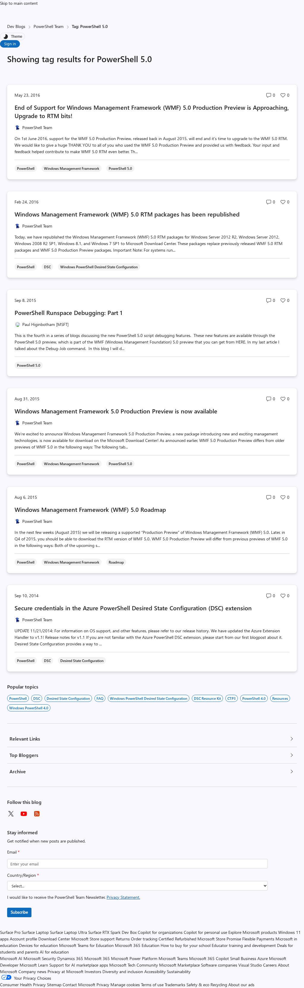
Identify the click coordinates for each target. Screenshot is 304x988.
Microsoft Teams (173, 958)
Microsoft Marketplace (179, 965)
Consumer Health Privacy (23, 984)
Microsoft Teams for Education (86, 945)
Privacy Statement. (123, 897)
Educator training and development (244, 945)
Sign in (10, 43)
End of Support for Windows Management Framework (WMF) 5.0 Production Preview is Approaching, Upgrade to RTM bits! (152, 111)
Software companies (219, 965)
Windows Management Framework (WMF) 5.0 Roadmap (90, 509)
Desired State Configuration (68, 698)
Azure (262, 958)
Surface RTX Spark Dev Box (112, 932)
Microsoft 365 (97, 958)
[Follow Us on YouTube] (23, 813)
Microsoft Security (39, 958)
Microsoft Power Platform (134, 958)
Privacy (103, 984)
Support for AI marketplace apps (78, 965)
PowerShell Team (49, 26)
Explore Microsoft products (252, 932)
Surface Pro (10, 932)
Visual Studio (250, 965)
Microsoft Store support (93, 939)
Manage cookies (125, 984)
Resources (280, 698)
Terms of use (152, 984)
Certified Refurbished (177, 939)
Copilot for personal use (205, 932)
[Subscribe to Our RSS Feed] (36, 813)
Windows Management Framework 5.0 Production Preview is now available (116, 411)
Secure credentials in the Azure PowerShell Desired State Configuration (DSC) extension (133, 608)
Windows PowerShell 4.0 (28, 707)
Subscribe (19, 912)
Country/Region (23, 875)
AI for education (54, 952)
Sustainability (179, 971)
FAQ (99, 698)
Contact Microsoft (79, 984)
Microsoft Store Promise (219, 939)
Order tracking (144, 939)
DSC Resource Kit (207, 698)
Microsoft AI (11, 958)
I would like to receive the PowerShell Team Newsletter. (73, 897)
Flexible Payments (258, 939)
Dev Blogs (16, 26)
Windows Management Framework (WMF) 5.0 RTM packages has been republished (127, 214)
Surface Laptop (35, 932)
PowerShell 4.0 (254, 698)
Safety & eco (197, 984)
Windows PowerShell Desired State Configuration (148, 698)
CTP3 (231, 698)
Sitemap (54, 984)
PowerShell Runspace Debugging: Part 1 (68, 312)
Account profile (23, 939)
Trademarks (175, 984)
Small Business (243, 958)
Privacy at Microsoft (65, 971)
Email (13, 852)
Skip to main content (19, 3)
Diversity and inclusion (122, 971)
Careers (270, 965)
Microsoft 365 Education (137, 945)
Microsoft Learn (34, 965)
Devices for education (38, 945)
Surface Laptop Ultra (68, 932)
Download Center (54, 939)
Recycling (218, 984)
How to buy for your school (185, 945)
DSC (36, 698)
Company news (32, 971)
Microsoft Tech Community (133, 965)
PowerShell (18, 698)
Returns (123, 939)
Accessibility (155, 971)
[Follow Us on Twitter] (10, 813)
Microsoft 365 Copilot (209, 958)
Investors (93, 971)
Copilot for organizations (160, 932)
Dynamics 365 (70, 958)
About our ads (241, 984)
